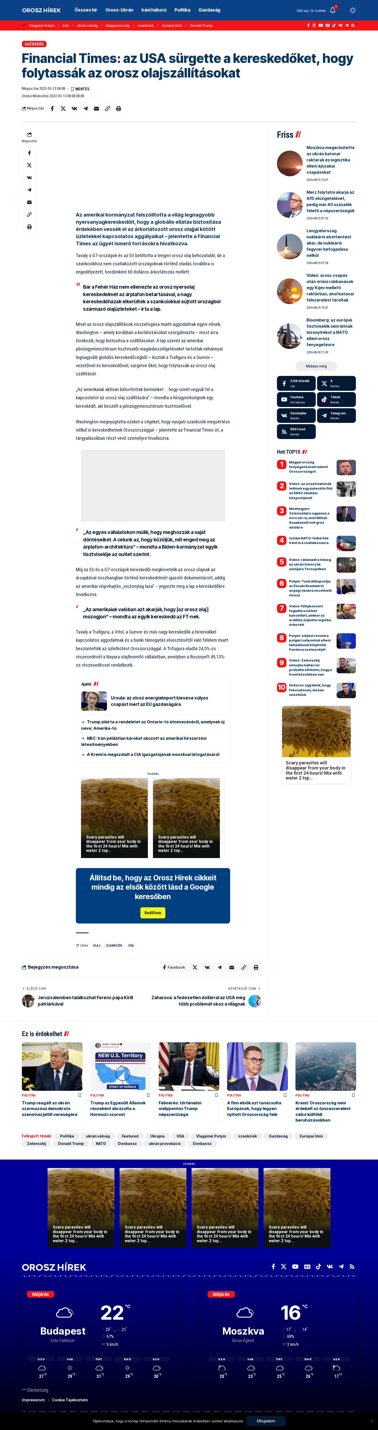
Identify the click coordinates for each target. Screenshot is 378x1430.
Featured (130, 1136)
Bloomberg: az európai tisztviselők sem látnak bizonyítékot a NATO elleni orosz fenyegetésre (330, 332)
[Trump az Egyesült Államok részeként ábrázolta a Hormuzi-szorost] (120, 1066)
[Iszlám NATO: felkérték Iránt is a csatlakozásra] (346, 543)
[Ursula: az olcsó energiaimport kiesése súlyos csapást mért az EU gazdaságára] (94, 701)
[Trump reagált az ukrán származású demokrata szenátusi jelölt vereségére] (52, 1066)
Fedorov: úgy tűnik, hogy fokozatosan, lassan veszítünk (310, 689)
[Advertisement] (153, 166)
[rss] (296, 431)
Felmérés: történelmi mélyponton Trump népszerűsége (180, 1108)
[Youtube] (296, 399)
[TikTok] (334, 25)
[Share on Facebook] (52, 108)
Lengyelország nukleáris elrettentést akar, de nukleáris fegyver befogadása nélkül (329, 243)
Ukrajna (157, 1136)
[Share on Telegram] (85, 108)
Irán (66, 25)
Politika (29, 1095)
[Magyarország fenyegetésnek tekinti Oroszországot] (346, 467)
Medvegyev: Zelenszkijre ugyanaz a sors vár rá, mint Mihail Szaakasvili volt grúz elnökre (309, 518)
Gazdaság (34, 44)
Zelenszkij (36, 1143)
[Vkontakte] (340, 25)
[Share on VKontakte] (74, 108)
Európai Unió (172, 25)
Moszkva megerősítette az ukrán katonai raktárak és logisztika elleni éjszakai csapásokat (331, 160)
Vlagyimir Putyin (42, 25)
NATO (101, 1143)
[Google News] (327, 25)
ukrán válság (87, 25)
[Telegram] (347, 25)
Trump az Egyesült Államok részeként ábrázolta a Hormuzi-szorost (118, 1108)
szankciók (146, 25)
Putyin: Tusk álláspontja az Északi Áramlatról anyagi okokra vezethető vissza (310, 588)
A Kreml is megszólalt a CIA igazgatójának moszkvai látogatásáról (153, 754)
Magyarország (117, 25)
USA (131, 945)
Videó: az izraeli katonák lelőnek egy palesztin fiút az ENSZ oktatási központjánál (310, 491)
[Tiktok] (336, 399)
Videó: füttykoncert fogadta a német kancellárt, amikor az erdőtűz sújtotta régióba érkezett (310, 615)
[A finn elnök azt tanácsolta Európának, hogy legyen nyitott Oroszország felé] (257, 1066)
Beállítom (153, 912)
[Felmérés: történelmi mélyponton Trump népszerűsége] (189, 1066)
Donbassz (127, 1143)
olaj (96, 945)
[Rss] (353, 25)
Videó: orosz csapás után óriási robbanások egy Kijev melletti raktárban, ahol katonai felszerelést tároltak (330, 288)
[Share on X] (63, 108)
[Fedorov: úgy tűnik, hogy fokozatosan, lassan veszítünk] (346, 690)
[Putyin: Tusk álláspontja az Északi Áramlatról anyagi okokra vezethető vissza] (346, 586)
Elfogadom (266, 1421)
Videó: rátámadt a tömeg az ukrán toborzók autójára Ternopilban (310, 564)
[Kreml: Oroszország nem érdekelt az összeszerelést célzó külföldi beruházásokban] (325, 1066)
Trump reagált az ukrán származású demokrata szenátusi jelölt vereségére (49, 1108)
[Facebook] (308, 25)
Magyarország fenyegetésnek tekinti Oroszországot (308, 466)
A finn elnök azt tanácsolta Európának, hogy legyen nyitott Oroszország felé (254, 1108)
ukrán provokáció (165, 1143)
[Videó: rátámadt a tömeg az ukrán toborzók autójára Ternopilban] (346, 565)
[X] (314, 25)
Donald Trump (201, 25)
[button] (343, 10)
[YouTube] (320, 25)
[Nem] (371, 1421)
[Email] (96, 108)
